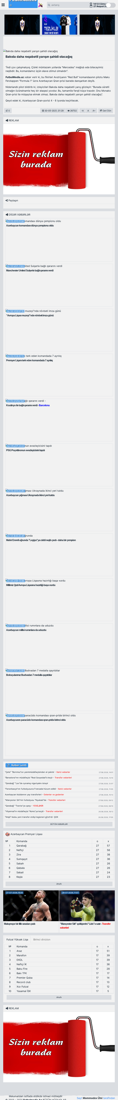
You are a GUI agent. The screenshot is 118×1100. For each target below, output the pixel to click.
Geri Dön (106, 110)
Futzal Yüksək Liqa (17, 939)
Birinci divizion (41, 939)
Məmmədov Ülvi (92, 1098)
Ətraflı (59, 884)
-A (82, 110)
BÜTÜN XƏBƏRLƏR (59, 824)
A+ (94, 110)
